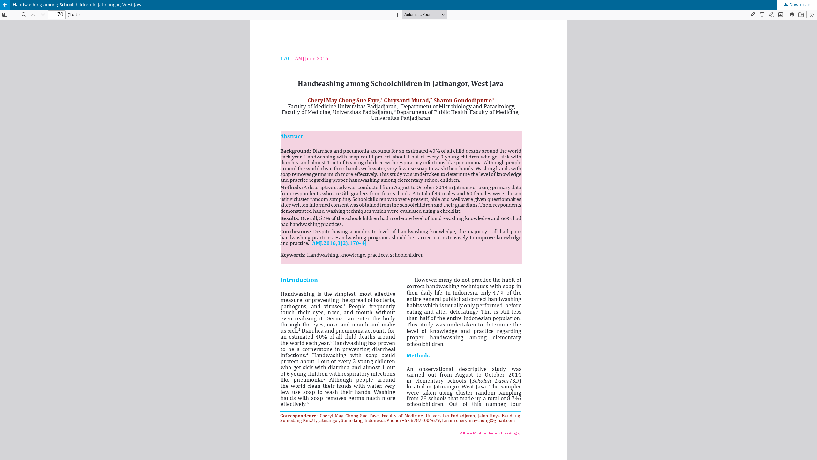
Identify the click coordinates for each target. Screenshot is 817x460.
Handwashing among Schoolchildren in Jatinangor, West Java (78, 5)
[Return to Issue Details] (5, 5)
